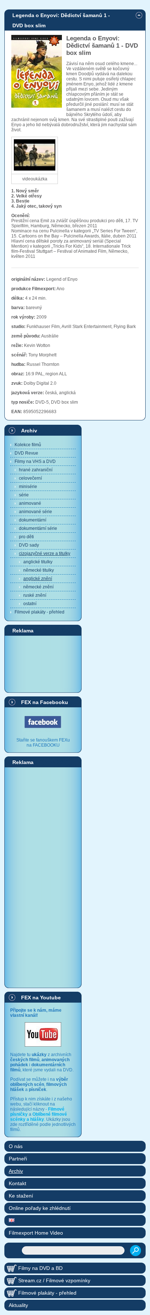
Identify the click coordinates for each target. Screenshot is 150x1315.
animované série (35, 511)
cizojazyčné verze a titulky (44, 553)
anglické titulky (37, 561)
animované (30, 503)
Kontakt (17, 1183)
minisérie (28, 486)
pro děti (26, 536)
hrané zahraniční (35, 469)
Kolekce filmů (28, 444)
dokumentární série (38, 528)
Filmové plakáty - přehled (39, 612)
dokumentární (32, 520)
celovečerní (30, 478)
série (24, 494)
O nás (16, 1146)
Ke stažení (21, 1196)
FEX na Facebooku (44, 702)
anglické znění (37, 578)
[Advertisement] (43, 663)
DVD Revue (26, 453)
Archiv (29, 430)
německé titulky (38, 570)
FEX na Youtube (41, 997)
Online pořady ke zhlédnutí (40, 1208)
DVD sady (29, 545)
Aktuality (18, 1305)
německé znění (38, 586)
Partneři (18, 1159)
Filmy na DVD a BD (40, 1268)
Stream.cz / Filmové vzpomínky (54, 1280)
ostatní (29, 603)
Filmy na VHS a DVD (35, 461)
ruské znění (34, 595)
